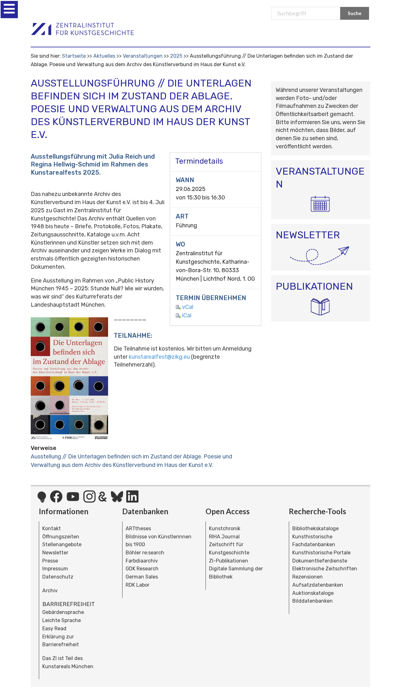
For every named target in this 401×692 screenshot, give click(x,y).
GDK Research (142, 569)
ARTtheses (138, 528)
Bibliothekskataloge (315, 528)
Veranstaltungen (143, 56)
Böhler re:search (145, 553)
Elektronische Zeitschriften (324, 569)
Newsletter (55, 553)
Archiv (50, 591)
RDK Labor (137, 585)
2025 (176, 56)
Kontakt (51, 528)
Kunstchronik (224, 528)
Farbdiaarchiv (142, 561)
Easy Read (54, 628)
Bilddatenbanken (312, 601)
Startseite (74, 56)
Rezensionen (307, 577)
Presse (50, 561)
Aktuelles (104, 56)
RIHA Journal (224, 537)
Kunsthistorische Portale (321, 553)
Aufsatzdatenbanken (317, 585)
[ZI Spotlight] (42, 500)
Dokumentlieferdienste (319, 561)
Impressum (55, 569)
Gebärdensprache (63, 612)
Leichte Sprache (61, 620)
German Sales (142, 577)
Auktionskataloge (313, 593)
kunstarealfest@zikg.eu (159, 356)
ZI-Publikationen (228, 561)
